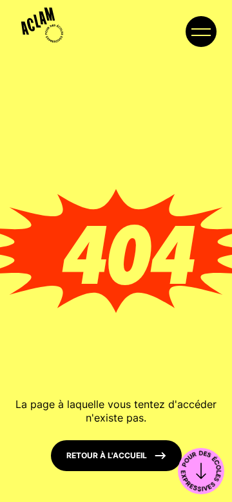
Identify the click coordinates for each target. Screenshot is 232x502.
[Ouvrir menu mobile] (201, 31)
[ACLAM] (38, 21)
